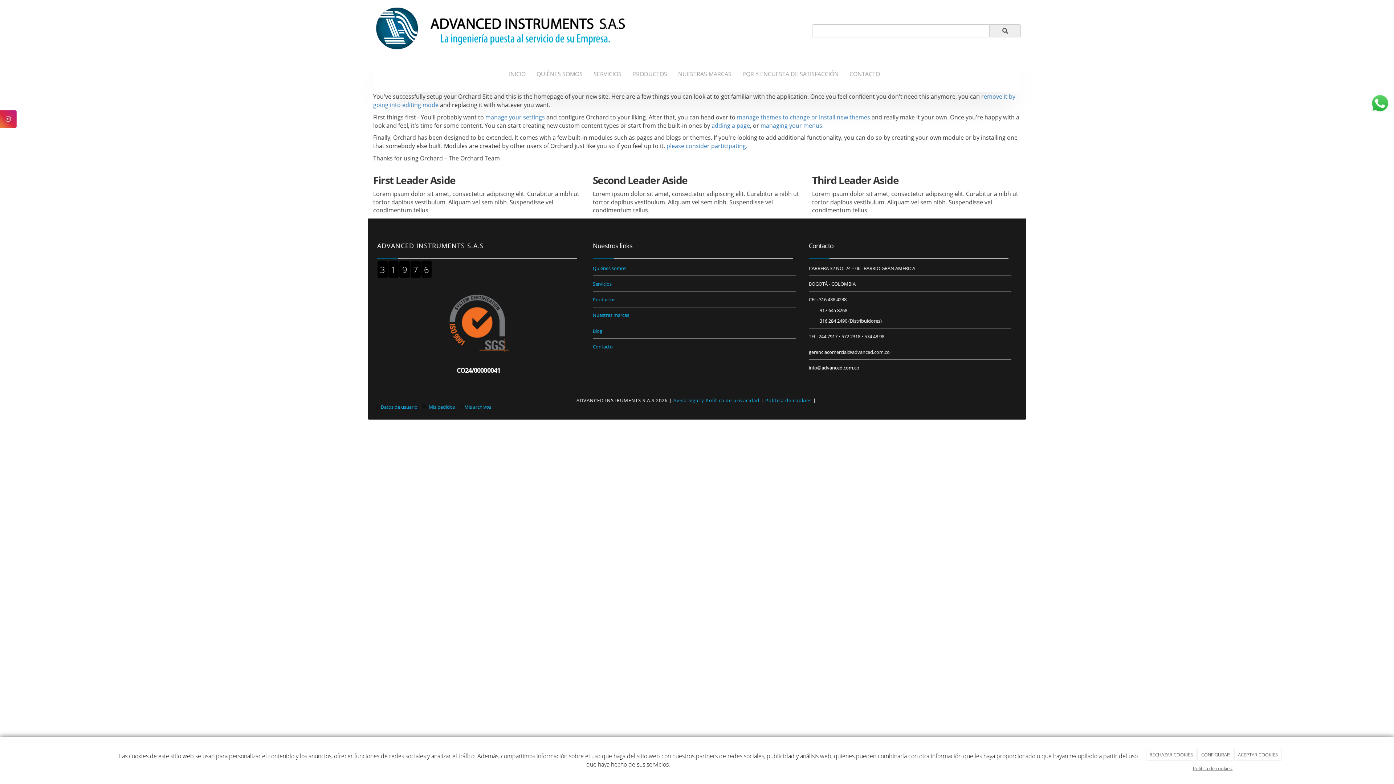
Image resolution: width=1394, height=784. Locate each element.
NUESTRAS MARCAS (704, 74)
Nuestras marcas (611, 315)
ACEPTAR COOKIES (1258, 754)
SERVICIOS (607, 74)
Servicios (602, 284)
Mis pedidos (442, 407)
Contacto (603, 346)
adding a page (731, 126)
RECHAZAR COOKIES (1171, 754)
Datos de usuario (399, 407)
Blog (597, 331)
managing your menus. (792, 126)
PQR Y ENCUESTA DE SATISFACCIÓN (790, 74)
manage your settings (515, 117)
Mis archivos (477, 407)
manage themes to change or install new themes (803, 117)
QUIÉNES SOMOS (560, 74)
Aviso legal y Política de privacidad (716, 400)
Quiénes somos (609, 268)
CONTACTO (864, 74)
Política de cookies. (1213, 768)
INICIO (517, 74)
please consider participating (706, 146)
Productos (604, 299)
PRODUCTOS (649, 74)
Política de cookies (788, 400)
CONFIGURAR (1215, 754)
